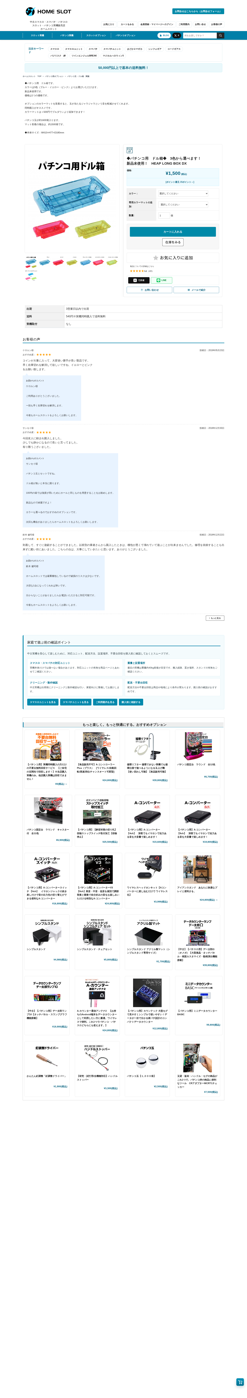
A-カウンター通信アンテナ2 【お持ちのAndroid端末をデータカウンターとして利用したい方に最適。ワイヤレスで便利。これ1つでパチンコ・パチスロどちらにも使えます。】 (97, 1018)
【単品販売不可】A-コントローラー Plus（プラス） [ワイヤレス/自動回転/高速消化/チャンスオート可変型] (96, 768)
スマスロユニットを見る (43, 702)
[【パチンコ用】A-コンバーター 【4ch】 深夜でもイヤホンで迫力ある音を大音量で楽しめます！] (147, 811)
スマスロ (54, 49)
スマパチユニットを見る (76, 702)
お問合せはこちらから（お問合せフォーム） (198, 11)
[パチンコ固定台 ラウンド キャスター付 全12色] (48, 811)
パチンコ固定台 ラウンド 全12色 (196, 764)
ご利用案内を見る (105, 702)
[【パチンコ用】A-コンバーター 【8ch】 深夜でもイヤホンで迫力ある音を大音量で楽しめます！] (197, 811)
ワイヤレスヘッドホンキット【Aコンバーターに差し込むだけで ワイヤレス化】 (147, 891)
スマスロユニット (74, 49)
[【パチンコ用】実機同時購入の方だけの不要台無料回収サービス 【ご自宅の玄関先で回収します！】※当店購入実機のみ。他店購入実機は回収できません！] (47, 746)
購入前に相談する (131, 702)
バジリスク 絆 (58, 55)
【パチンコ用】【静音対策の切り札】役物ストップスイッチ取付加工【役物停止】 (97, 833)
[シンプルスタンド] (47, 931)
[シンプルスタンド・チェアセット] (97, 931)
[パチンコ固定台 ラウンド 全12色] (197, 746)
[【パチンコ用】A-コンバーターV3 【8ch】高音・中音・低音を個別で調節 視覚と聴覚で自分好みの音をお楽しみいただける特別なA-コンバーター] (98, 869)
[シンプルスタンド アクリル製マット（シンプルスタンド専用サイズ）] (148, 931)
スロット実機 (37, 35)
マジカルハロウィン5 (113, 55)
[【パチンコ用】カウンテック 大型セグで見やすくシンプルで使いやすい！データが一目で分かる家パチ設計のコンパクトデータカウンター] (147, 993)
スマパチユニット (112, 49)
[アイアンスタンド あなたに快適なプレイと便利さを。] (197, 869)
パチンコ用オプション (54, 76)
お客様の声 (216, 24)
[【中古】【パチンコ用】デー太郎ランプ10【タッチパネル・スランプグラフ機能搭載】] (47, 993)
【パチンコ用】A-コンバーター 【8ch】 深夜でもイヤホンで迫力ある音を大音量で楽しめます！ (197, 833)
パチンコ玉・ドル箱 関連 (78, 76)
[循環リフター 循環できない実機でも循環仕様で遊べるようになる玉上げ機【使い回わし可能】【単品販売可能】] (147, 746)
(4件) (150, 271)
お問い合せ (200, 24)
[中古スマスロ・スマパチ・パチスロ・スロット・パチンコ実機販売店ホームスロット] (50, 11)
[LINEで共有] (161, 280)
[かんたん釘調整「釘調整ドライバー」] (47, 1058)
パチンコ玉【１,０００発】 (141, 1076)
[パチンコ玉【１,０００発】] (147, 1058)
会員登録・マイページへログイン (156, 24)
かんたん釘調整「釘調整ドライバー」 (47, 1076)
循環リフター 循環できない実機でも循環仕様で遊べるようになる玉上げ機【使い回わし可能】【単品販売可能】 (147, 768)
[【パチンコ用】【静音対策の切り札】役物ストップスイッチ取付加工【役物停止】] (97, 811)
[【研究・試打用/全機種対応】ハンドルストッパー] (97, 1058)
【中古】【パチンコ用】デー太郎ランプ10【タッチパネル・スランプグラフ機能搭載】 (47, 1014)
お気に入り (108, 24)
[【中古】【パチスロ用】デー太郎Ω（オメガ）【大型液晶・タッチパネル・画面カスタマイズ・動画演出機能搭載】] (197, 931)
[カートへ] (240, 1382)
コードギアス (174, 49)
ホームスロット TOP (32, 76)
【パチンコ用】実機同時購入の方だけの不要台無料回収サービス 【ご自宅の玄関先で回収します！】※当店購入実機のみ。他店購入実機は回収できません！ (47, 771)
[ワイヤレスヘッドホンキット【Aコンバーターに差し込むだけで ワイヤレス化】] (147, 869)
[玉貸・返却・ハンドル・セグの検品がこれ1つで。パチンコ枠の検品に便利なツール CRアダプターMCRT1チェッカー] (197, 1058)
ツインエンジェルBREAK (84, 55)
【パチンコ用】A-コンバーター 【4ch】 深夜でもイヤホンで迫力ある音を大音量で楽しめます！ (147, 833)
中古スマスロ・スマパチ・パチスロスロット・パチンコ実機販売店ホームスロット (49, 25)
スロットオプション (96, 35)
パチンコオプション (125, 35)
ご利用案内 (184, 24)
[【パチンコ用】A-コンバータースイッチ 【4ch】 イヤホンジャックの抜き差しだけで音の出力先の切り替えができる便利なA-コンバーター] (47, 869)
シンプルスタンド (37, 949)
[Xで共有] (139, 280)
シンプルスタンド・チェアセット (96, 949)
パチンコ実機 (66, 35)
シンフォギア (154, 49)
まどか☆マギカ (134, 49)
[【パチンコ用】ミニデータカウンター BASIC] (198, 993)
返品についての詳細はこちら (142, 266)
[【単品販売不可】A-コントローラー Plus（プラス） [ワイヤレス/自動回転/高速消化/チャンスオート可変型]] (97, 746)
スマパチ (93, 49)
